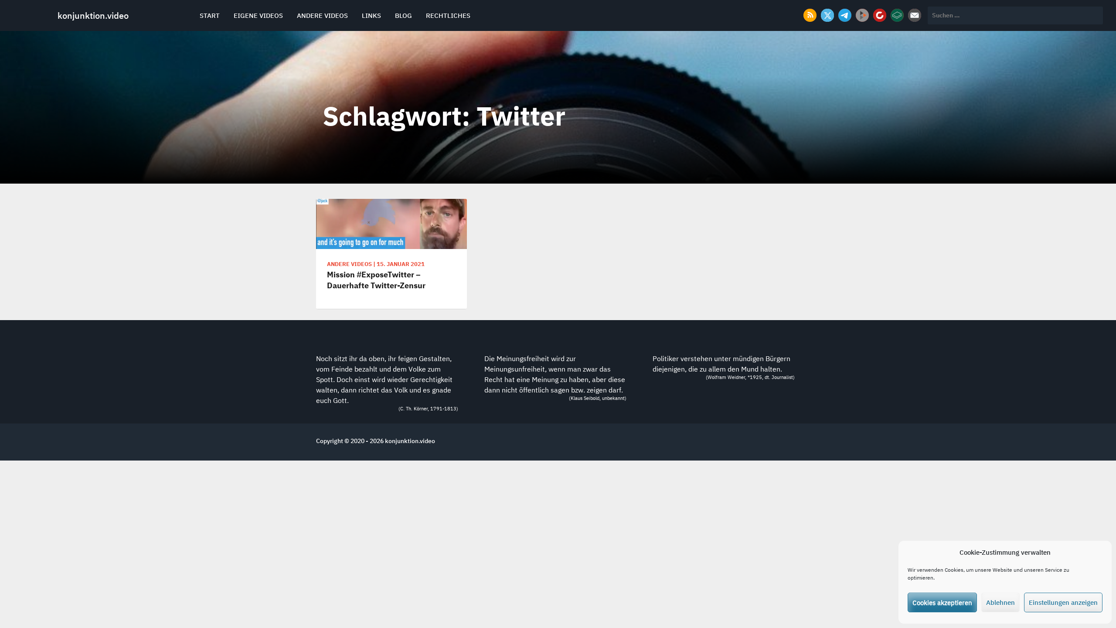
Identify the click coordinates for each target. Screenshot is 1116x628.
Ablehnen (1000, 602)
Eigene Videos (258, 15)
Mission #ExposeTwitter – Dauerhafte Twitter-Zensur (376, 280)
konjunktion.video (93, 15)
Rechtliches (448, 15)
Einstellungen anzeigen (1063, 602)
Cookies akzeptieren (942, 602)
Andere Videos (322, 15)
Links (371, 15)
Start (210, 15)
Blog (403, 15)
